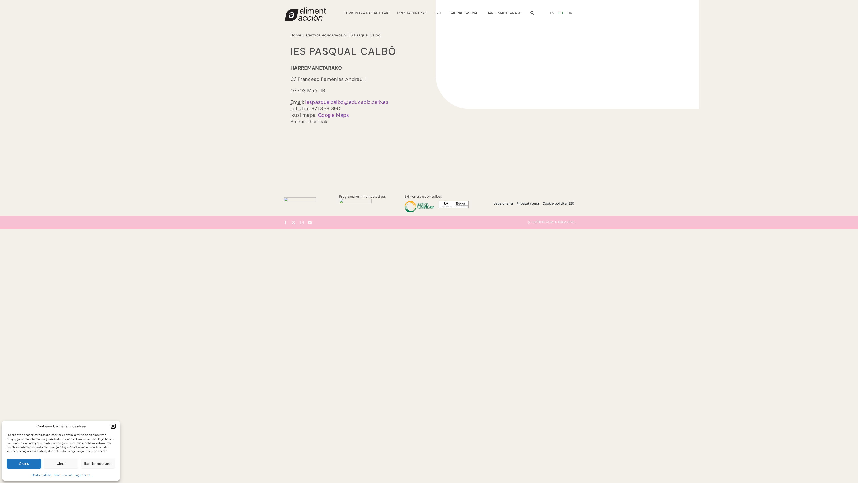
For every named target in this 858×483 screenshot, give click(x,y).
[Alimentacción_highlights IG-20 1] (305, 9)
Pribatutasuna (63, 475)
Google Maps (333, 115)
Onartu (24, 464)
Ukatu (61, 464)
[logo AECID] (355, 201)
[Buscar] (532, 14)
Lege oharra (82, 475)
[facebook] (285, 222)
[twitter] (293, 222)
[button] (113, 426)
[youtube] (310, 222)
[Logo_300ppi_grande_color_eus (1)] (300, 200)
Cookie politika (42, 475)
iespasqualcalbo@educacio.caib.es (346, 102)
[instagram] (302, 222)
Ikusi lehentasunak (97, 464)
